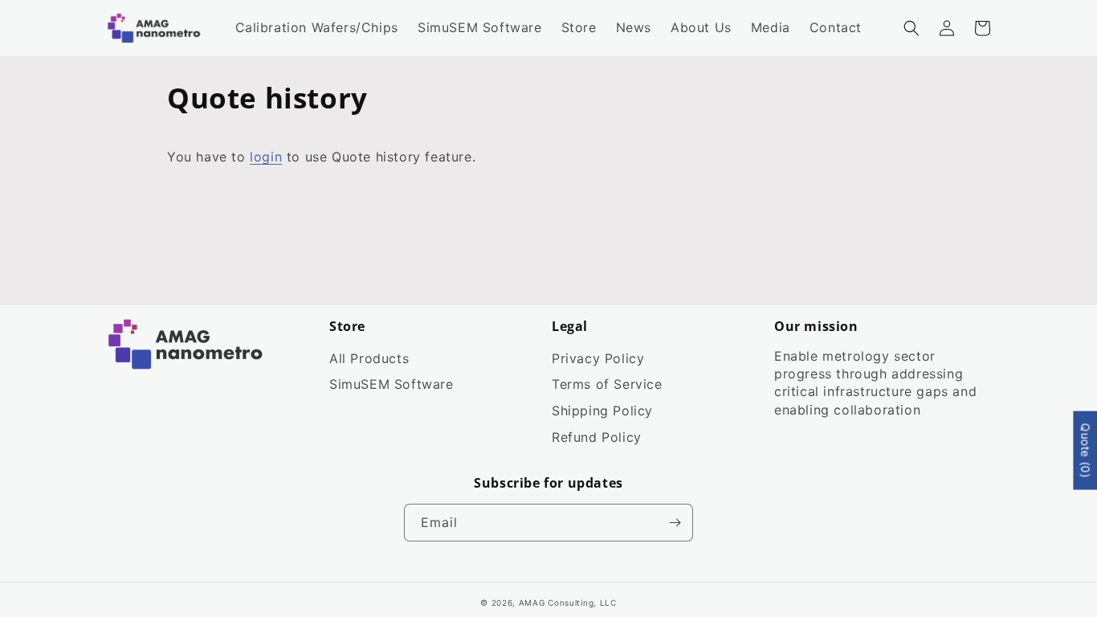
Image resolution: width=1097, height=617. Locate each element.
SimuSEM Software (391, 384)
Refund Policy (597, 437)
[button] (911, 28)
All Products (369, 358)
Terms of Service (607, 384)
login (266, 157)
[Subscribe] (674, 522)
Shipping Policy (602, 410)
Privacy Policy (598, 358)
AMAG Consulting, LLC (568, 602)
